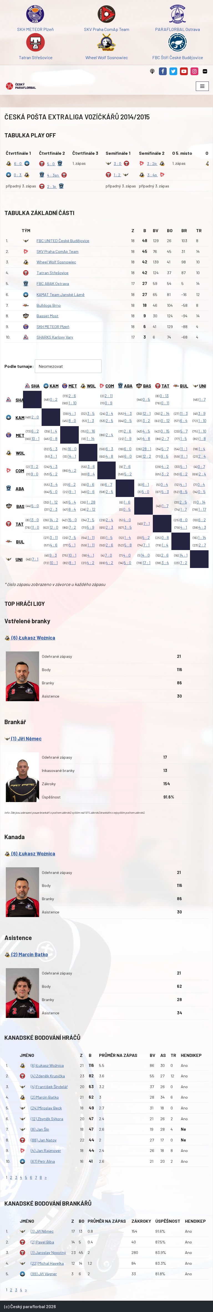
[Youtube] (184, 71)
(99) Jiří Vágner (44, 1273)
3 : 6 (91, 466)
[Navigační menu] (202, 86)
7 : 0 (108, 555)
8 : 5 (183, 491)
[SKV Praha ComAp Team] (106, 15)
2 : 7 (165, 438)
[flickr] (205, 71)
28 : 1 (146, 448)
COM (109, 385)
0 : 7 (201, 466)
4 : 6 (53, 545)
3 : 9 (202, 413)
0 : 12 (165, 420)
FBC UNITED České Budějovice (63, 240)
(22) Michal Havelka (47, 1263)
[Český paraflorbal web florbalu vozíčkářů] (20, 86)
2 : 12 (91, 509)
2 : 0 (35, 417)
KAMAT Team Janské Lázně (61, 294)
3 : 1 (53, 456)
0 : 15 (165, 431)
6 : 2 (35, 431)
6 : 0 (127, 448)
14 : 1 (72, 456)
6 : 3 (109, 448)
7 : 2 (72, 527)
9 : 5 (164, 456)
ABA (128, 385)
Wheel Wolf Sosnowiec (56, 262)
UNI (202, 385)
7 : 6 (127, 466)
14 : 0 (145, 555)
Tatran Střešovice (53, 272)
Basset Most (48, 315)
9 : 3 (53, 555)
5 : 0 (53, 491)
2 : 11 (109, 395)
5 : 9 (90, 527)
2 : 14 (165, 413)
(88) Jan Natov (44, 1140)
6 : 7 (108, 484)
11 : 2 (34, 466)
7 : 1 (146, 523)
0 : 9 (108, 402)
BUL (184, 385)
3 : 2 (146, 420)
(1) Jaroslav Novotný (48, 1252)
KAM (54, 385)
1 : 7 (202, 399)
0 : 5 (146, 399)
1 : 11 (91, 537)
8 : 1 (72, 562)
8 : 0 (72, 420)
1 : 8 (202, 438)
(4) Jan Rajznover (46, 1150)
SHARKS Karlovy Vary (55, 337)
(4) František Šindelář (49, 1086)
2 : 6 (72, 395)
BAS (147, 385)
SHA (35, 385)
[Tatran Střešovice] (35, 43)
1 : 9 (128, 438)
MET (73, 385)
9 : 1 (72, 491)
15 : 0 (72, 519)
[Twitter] (173, 71)
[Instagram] (194, 71)
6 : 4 (183, 420)
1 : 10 (73, 402)
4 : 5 (146, 431)
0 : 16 (90, 431)
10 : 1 (35, 438)
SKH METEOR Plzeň (53, 326)
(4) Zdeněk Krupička (48, 1075)
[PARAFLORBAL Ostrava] (177, 15)
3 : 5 (91, 413)
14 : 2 (53, 519)
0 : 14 (201, 502)
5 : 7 (183, 431)
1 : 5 (183, 438)
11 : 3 (184, 413)
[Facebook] (163, 71)
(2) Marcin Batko (29, 954)
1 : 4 (53, 431)
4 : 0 (127, 519)
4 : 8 (146, 438)
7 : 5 (90, 519)
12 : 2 (146, 456)
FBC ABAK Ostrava (53, 283)
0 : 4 (164, 484)
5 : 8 (128, 545)
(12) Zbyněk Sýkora (47, 1118)
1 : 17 (202, 509)
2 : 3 (53, 509)
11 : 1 (183, 448)
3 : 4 (109, 413)
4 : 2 (72, 470)
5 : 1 (183, 466)
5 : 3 (53, 448)
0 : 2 (53, 399)
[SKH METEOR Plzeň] (35, 15)
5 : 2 (53, 474)
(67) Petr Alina (43, 1161)
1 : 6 (127, 502)
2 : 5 (109, 420)
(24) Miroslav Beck (46, 1108)
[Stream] (152, 71)
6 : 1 (145, 484)
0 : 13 (164, 395)
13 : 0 (34, 519)
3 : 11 (54, 537)
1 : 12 (54, 502)
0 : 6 (90, 484)
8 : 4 (91, 474)
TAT (165, 385)
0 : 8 (53, 438)
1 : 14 (91, 438)
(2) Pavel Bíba (42, 1242)
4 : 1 (72, 413)
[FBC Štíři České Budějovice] (177, 43)
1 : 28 (91, 502)
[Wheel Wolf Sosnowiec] (106, 43)
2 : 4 (109, 434)
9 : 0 (34, 474)
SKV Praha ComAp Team (57, 251)
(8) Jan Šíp (40, 1129)
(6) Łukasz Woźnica (32, 638)
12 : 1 (147, 413)
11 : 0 (35, 527)
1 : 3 (90, 420)
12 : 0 (53, 527)
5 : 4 (72, 502)
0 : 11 (165, 402)
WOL (91, 385)
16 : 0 (72, 448)
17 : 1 (146, 562)
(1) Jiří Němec (26, 738)
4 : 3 (128, 413)
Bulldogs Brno (49, 305)
